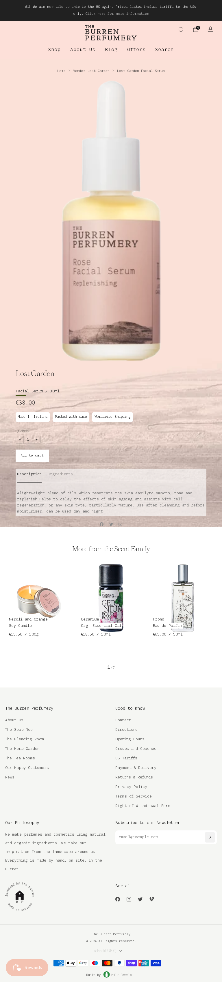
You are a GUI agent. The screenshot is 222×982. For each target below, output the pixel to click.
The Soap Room (20, 730)
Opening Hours (130, 739)
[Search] (181, 29)
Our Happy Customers (27, 768)
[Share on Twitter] (111, 524)
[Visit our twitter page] (140, 899)
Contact (123, 720)
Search (164, 50)
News (9, 777)
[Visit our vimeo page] (151, 899)
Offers (136, 50)
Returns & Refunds (134, 777)
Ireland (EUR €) (104, 951)
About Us (82, 50)
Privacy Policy (131, 787)
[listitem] (111, 10)
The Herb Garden (22, 749)
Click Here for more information (117, 13)
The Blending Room (24, 739)
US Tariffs (126, 758)
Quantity (22, 430)
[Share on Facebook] (102, 524)
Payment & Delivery (135, 768)
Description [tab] (29, 474)
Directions (126, 730)
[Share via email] (120, 524)
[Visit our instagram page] (128, 899)
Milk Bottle (122, 975)
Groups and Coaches (135, 749)
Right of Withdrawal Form (143, 806)
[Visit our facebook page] (117, 899)
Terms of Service (133, 796)
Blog (111, 50)
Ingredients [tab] (60, 474)
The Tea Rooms (20, 758)
